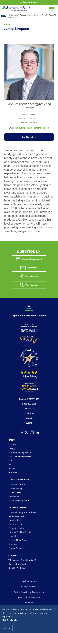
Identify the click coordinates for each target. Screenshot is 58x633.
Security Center (17, 507)
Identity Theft (14, 520)
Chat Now (29, 413)
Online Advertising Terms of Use (29, 592)
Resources (13, 544)
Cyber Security (15, 524)
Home (7, 24)
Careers (13, 555)
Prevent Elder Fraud (17, 540)
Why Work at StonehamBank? (22, 560)
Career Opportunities (18, 564)
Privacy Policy (14, 548)
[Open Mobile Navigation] (52, 8)
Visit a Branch (31, 276)
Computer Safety (16, 528)
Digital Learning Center (19, 500)
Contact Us (32, 267)
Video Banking (31, 284)
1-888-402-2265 (29, 403)
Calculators (13, 496)
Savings (12, 448)
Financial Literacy (16, 484)
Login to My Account (29, 2)
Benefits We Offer (16, 568)
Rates (11, 439)
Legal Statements (29, 581)
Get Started (27, 136)
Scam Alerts (14, 536)
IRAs (10, 464)
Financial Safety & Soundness (22, 512)
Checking (12, 444)
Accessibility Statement (29, 597)
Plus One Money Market (19, 456)
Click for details (9, 620)
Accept (7, 628)
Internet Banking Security (20, 532)
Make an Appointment (31, 259)
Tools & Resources (18, 479)
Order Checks (14, 492)
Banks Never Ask (16, 516)
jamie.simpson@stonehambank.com (32, 127)
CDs (10, 460)
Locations (29, 418)
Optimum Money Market (20, 452)
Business (12, 472)
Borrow (11, 468)
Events (29, 422)
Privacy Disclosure (29, 586)
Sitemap (29, 602)
